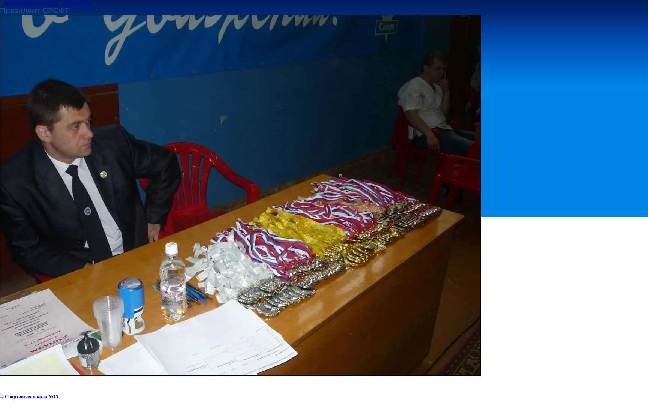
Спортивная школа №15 (31, 3)
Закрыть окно (77, 3)
